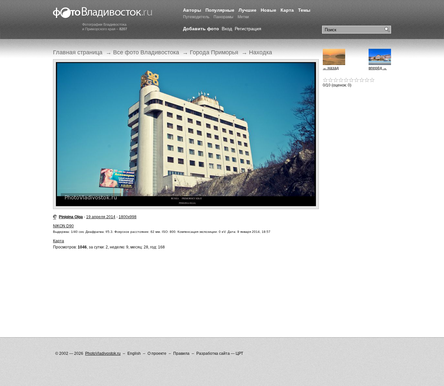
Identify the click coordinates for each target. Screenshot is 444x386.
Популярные (219, 10)
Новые (268, 10)
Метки (243, 17)
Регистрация (248, 28)
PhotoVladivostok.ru (103, 353)
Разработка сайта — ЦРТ (219, 353)
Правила (181, 353)
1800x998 (128, 217)
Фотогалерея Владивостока (103, 13)
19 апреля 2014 (100, 217)
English (134, 353)
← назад (331, 68)
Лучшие (247, 10)
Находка (260, 52)
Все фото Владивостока (146, 52)
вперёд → (378, 68)
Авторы (192, 10)
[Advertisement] (171, 280)
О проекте (157, 353)
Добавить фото (201, 28)
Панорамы (223, 17)
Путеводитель (196, 17)
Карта (287, 10)
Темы (304, 10)
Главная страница (77, 52)
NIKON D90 (63, 226)
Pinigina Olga (71, 217)
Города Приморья (214, 52)
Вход (227, 28)
